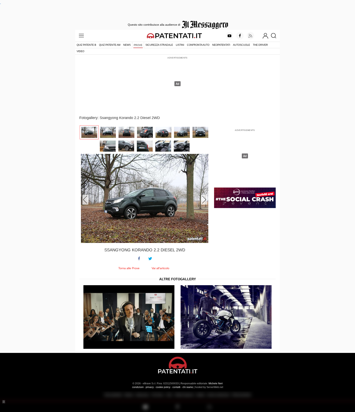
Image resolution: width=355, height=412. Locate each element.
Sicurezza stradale (159, 44)
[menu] (81, 36)
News (127, 44)
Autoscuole (241, 44)
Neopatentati (221, 44)
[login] (265, 36)
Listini (180, 44)
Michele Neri (216, 383)
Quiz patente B (86, 44)
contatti (176, 387)
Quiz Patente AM (109, 44)
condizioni (138, 387)
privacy (150, 387)
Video (80, 51)
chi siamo (187, 387)
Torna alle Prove (128, 268)
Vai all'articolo (160, 268)
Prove (138, 45)
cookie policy (163, 387)
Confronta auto (198, 44)
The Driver (260, 44)
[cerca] (275, 36)
